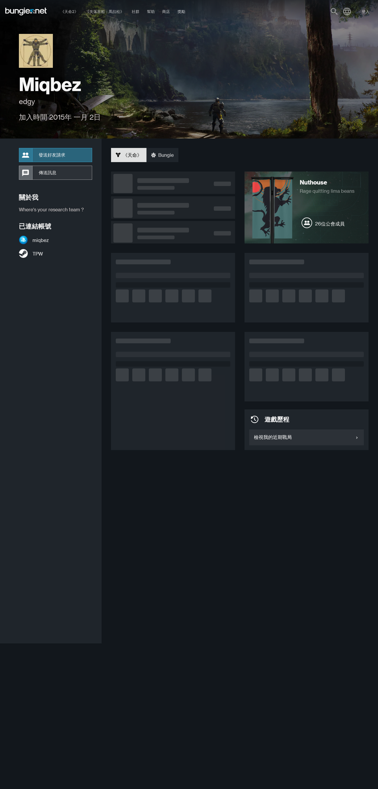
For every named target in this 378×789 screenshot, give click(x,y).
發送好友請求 (52, 155)
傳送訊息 (47, 172)
